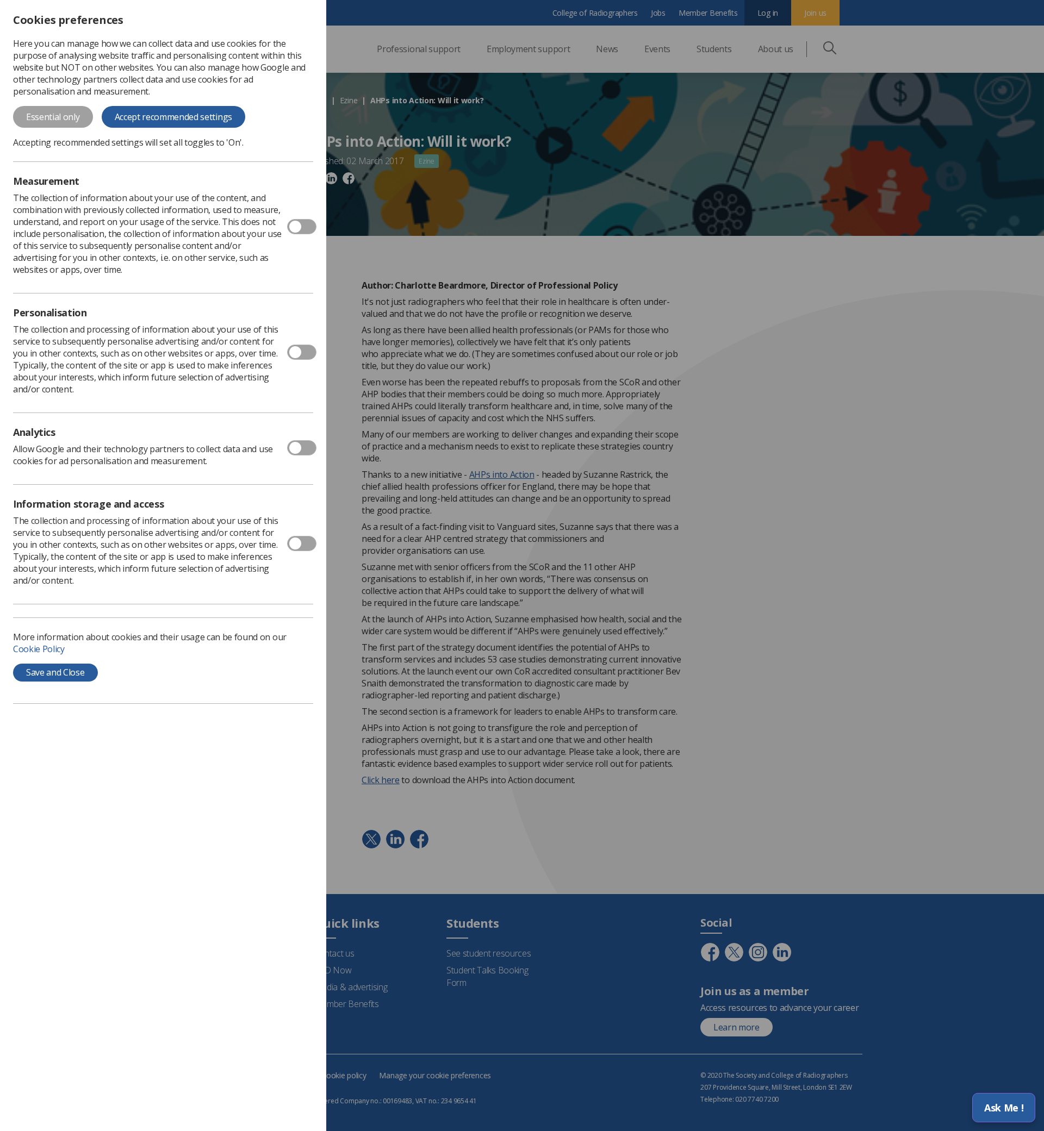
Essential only (53, 117)
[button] (1003, 1107)
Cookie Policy (39, 649)
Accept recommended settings (173, 117)
